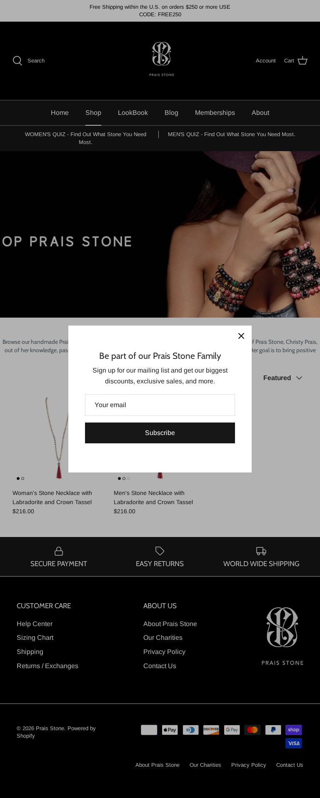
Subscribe (160, 432)
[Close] (241, 336)
